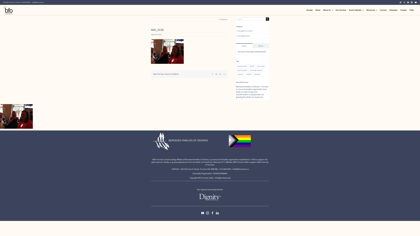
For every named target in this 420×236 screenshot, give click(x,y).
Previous (223, 19)
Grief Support (242, 70)
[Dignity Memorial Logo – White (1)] (210, 194)
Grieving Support (256, 70)
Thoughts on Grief (244, 31)
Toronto (249, 74)
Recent (261, 46)
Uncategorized (243, 36)
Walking (257, 74)
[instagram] (207, 213)
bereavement (242, 66)
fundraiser (261, 66)
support (240, 74)
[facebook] (212, 213)
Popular (244, 46)
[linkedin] (217, 213)
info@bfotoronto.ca (38, 2)
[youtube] (202, 213)
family (252, 66)
